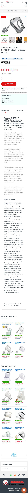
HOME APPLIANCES (12, 11)
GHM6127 (16, 305)
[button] (25, 17)
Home (2, 11)
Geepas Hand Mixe (9, 305)
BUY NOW (10, 83)
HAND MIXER (13, 304)
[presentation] (26, 454)
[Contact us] (23, 490)
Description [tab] (5, 110)
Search (24, 6)
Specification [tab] (20, 110)
